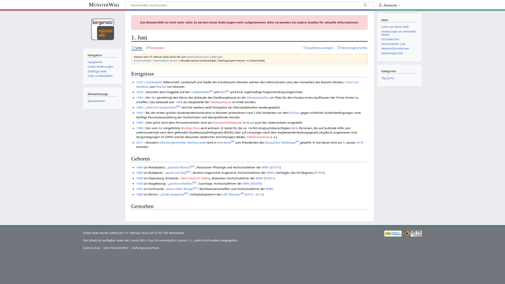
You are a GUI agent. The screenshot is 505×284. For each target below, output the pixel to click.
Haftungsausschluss (145, 248)
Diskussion (202, 57)
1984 (139, 122)
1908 (178, 102)
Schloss (295, 113)
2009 (257, 183)
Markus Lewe (196, 142)
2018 (359, 142)
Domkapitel (154, 82)
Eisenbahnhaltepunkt (227, 122)
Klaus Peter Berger (182, 189)
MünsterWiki (104, 5)
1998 (139, 128)
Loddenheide (202, 92)
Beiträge (217, 57)
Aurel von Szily (178, 173)
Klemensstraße (257, 97)
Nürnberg (225, 142)
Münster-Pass (190, 128)
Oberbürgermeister (173, 142)
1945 (320, 173)
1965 (139, 113)
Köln (224, 92)
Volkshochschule (257, 137)
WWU (265, 167)
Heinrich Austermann (163, 107)
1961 (139, 189)
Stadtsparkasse (220, 102)
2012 (259, 194)
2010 (249, 194)
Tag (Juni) (387, 78)
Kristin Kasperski (174, 194)
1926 (139, 92)
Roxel (250, 122)
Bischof (161, 87)
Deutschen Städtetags (282, 142)
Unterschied (142, 60)
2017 (139, 142)
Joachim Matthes (182, 183)
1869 (139, 167)
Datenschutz (91, 248)
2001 (270, 178)
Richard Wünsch (181, 167)
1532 (139, 82)
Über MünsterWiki (115, 248)
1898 (139, 178)
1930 (139, 183)
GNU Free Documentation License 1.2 (166, 240)
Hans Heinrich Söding (195, 178)
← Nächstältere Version (164, 60)
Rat (154, 97)
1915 (276, 167)
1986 (139, 194)
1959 (139, 97)
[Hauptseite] (102, 29)
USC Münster (233, 194)
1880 (139, 173)
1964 (139, 107)
